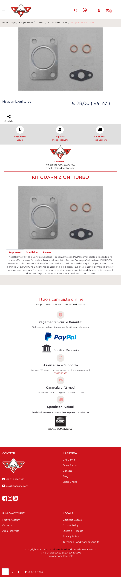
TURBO (40, 22)
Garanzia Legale (72, 519)
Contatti (67, 470)
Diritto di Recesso (73, 530)
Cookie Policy (70, 525)
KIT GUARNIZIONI (57, 22)
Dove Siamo (70, 465)
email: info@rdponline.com (60, 168)
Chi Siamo (69, 459)
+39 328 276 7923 (15, 479)
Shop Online (26, 22)
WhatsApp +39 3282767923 (60, 164)
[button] (60, 58)
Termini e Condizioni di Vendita (81, 541)
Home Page (8, 22)
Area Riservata (10, 530)
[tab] (15, 252)
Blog (65, 476)
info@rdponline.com (17, 486)
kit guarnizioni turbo (82, 22)
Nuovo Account (11, 519)
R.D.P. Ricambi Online (58, 549)
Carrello (7, 525)
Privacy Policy (71, 536)
